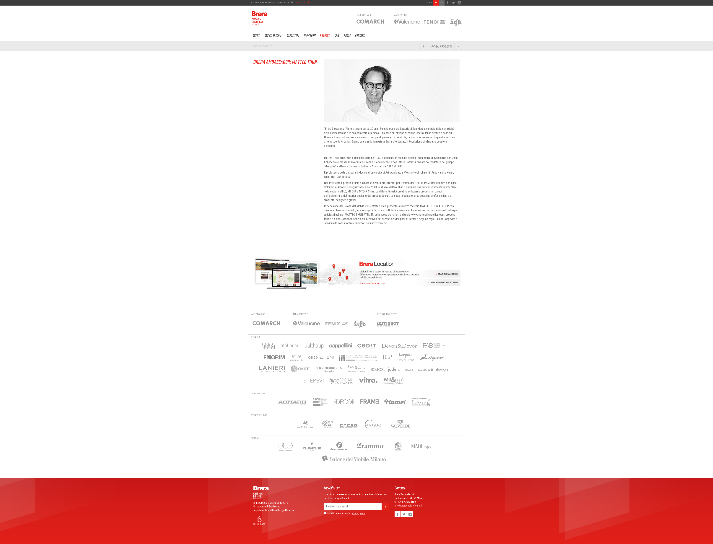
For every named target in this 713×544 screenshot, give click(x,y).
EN (441, 2)
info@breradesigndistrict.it (408, 505)
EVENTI (256, 35)
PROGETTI (325, 35)
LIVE (337, 35)
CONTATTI (360, 35)
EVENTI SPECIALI (273, 35)
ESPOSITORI (293, 35)
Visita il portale (303, 2)
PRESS (347, 35)
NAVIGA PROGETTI (441, 46)
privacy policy (358, 513)
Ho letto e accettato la (338, 513)
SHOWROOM (310, 35)
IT (436, 2)
